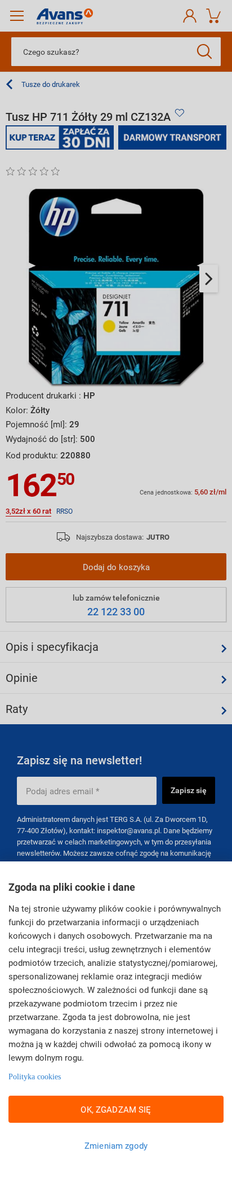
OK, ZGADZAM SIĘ (116, 1109)
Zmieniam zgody (116, 1145)
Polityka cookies (34, 1077)
